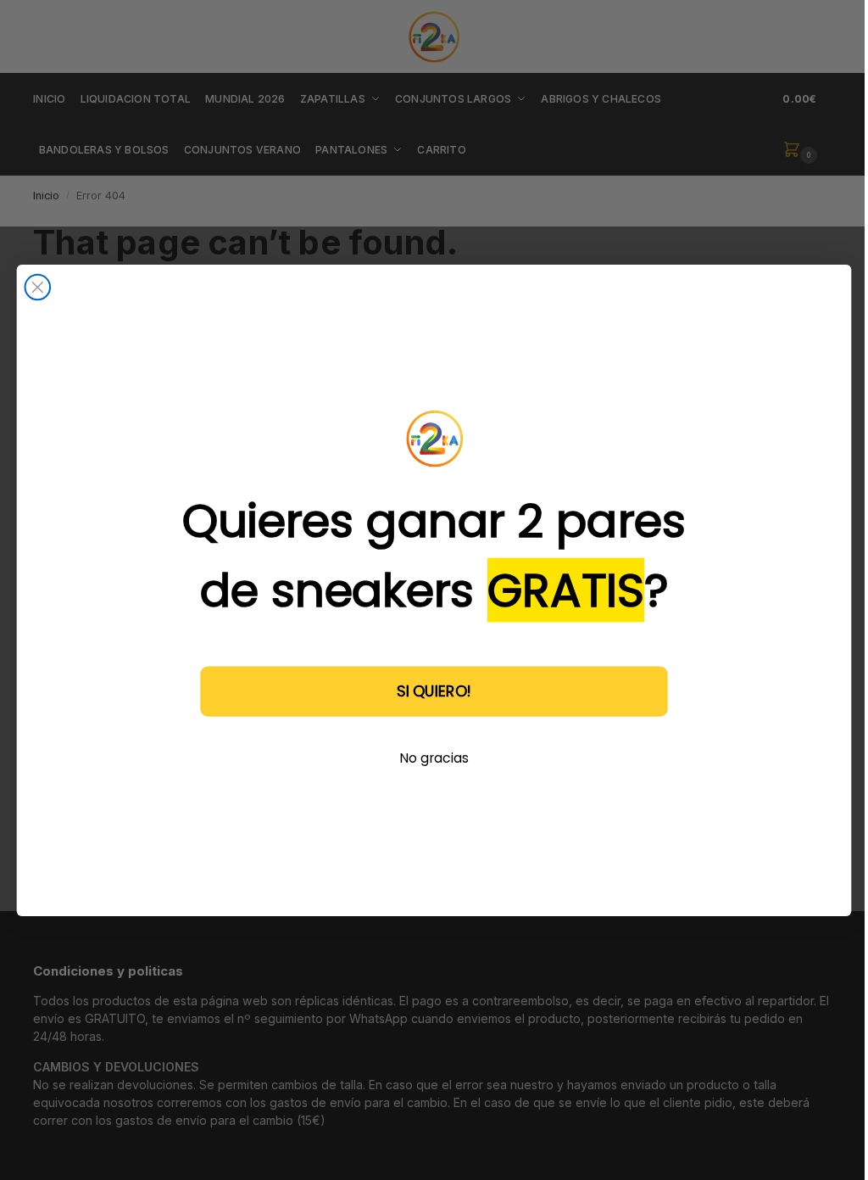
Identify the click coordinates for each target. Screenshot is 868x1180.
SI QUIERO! (434, 690)
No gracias (434, 757)
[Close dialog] (38, 286)
